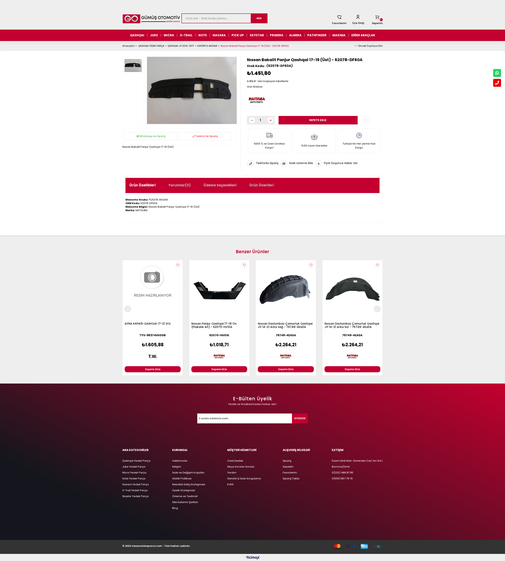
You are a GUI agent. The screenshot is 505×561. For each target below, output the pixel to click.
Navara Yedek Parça (135, 484)
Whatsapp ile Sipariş (152, 136)
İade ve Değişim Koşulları (188, 472)
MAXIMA (338, 35)
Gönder (300, 418)
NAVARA (219, 35)
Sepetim (288, 467)
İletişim (176, 467)
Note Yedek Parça (133, 478)
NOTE (202, 35)
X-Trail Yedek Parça (135, 490)
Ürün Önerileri (261, 185)
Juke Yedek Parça (133, 467)
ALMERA (295, 35)
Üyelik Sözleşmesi (183, 490)
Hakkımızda (179, 461)
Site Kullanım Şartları (185, 502)
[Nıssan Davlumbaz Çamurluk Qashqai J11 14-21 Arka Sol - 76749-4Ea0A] (352, 290)
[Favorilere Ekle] (365, 120)
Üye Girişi (358, 23)
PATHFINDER (316, 35)
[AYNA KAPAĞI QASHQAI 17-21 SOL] (153, 290)
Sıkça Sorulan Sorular (240, 467)
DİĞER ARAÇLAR (363, 35)
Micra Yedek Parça (134, 472)
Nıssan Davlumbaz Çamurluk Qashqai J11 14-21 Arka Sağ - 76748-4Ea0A (285, 325)
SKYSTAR (257, 35)
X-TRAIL (186, 35)
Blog (175, 508)
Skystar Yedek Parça (135, 496)
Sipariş (287, 461)
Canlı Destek (235, 461)
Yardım (231, 472)
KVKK (230, 484)
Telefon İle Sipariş (206, 136)
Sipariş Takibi (291, 478)
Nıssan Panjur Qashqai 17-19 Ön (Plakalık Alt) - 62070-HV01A (214, 325)
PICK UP (238, 35)
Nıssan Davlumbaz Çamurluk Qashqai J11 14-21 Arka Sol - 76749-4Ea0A (352, 325)
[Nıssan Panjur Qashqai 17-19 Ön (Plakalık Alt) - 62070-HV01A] (219, 290)
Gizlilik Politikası (182, 478)
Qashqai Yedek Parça (136, 461)
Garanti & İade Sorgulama (244, 478)
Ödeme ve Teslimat (184, 496)
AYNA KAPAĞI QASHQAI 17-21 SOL (148, 324)
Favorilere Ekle (178, 265)
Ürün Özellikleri (142, 185)
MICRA (169, 35)
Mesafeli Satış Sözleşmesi (188, 484)
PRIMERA (276, 35)
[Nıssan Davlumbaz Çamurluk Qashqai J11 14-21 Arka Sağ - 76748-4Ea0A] (286, 290)
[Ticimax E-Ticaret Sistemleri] (253, 558)
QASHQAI (137, 35)
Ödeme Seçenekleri (220, 185)
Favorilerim (339, 23)
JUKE (154, 35)
